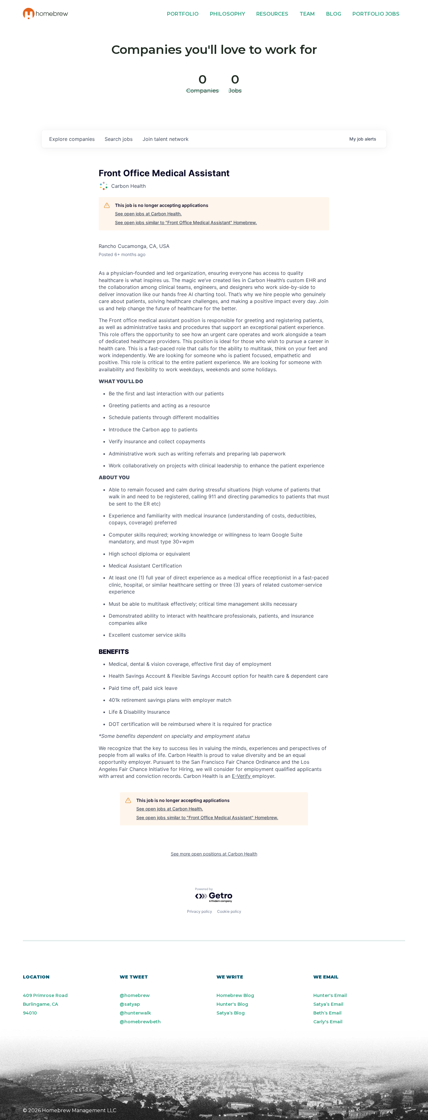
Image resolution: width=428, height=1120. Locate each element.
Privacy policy (199, 911)
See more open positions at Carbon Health (214, 853)
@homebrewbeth (140, 1022)
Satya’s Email (328, 1004)
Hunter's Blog (232, 1004)
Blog (333, 14)
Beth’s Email (327, 1013)
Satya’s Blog (231, 1013)
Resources (272, 14)
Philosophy (227, 14)
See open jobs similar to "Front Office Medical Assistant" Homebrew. (186, 222)
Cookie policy (229, 911)
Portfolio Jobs (375, 14)
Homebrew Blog (235, 995)
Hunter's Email (330, 995)
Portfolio (183, 14)
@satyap (130, 1004)
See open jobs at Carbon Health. (148, 213)
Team (307, 14)
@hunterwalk (135, 1013)
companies (72, 139)
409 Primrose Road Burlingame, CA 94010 (45, 1004)
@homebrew (135, 995)
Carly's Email (327, 1022)
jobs (119, 139)
